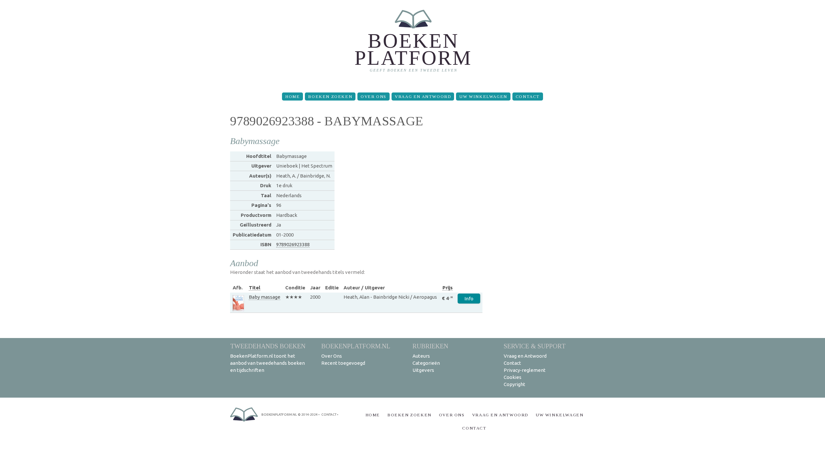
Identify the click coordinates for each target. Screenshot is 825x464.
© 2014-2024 (308, 414)
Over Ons (373, 96)
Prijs (447, 287)
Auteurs (421, 356)
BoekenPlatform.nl (355, 346)
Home (292, 96)
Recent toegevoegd (343, 363)
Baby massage (264, 297)
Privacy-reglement (525, 370)
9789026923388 (293, 244)
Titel (254, 287)
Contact (528, 96)
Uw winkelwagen (483, 96)
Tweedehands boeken (268, 346)
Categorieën (426, 363)
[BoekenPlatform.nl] (413, 43)
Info (468, 298)
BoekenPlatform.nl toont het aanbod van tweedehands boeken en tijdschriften (267, 363)
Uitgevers (423, 370)
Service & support (535, 346)
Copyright (514, 384)
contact (328, 414)
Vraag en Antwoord (423, 96)
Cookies (512, 377)
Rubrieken (430, 346)
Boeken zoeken (330, 96)
